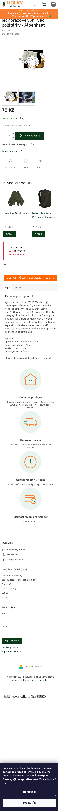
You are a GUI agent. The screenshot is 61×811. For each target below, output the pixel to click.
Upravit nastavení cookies (36, 680)
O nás (4, 597)
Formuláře (7, 584)
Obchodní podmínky (12, 575)
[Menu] (53, 4)
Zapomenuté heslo (11, 651)
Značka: (11, 34)
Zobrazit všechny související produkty (30, 277)
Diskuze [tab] (17, 287)
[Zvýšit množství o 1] (13, 134)
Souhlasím (29, 803)
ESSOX (5, 593)
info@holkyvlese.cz (17, 549)
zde (5, 783)
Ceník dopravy (9, 588)
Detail (10, 234)
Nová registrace (10, 647)
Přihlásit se (11, 641)
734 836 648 (12, 554)
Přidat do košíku (32, 135)
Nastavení (29, 792)
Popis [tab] (7, 287)
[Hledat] (35, 4)
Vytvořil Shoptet (34, 666)
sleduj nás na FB (15, 559)
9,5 (4, 264)
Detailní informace (11, 151)
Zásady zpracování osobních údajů (19, 580)
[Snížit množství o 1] (13, 138)
